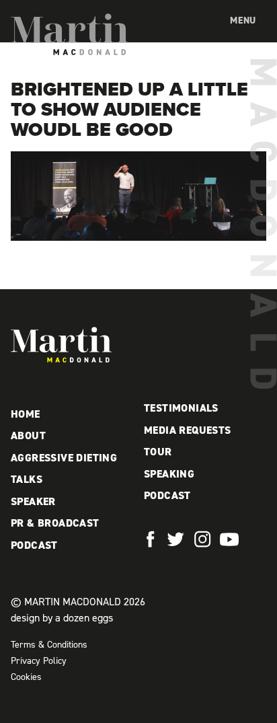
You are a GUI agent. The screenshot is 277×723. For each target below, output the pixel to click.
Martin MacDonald (69, 34)
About (28, 435)
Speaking (169, 474)
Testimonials (181, 408)
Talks (26, 479)
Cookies (26, 677)
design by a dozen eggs (62, 618)
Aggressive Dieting (64, 458)
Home (25, 414)
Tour (158, 452)
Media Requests (187, 430)
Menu (243, 20)
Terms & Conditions (49, 644)
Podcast (34, 545)
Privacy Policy (39, 660)
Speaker (33, 501)
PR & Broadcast (55, 523)
